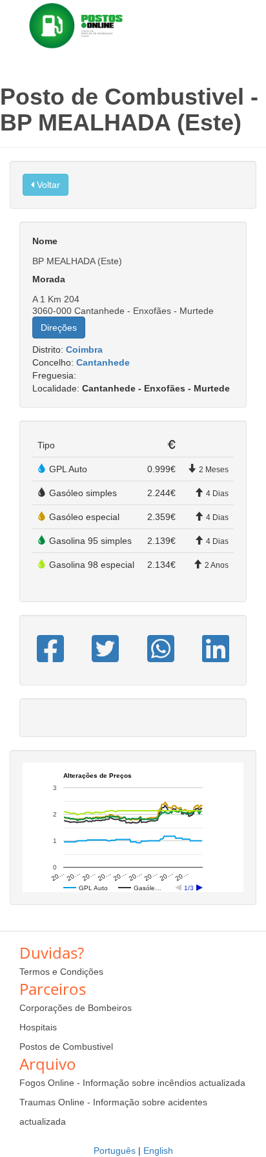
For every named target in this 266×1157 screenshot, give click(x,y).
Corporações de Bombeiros (75, 1008)
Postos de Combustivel (66, 1046)
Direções (59, 327)
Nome (44, 241)
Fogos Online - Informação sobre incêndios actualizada (132, 1083)
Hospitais (38, 1027)
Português (115, 1150)
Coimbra (84, 349)
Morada (48, 279)
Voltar (47, 185)
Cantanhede (103, 362)
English (158, 1150)
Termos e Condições (61, 971)
